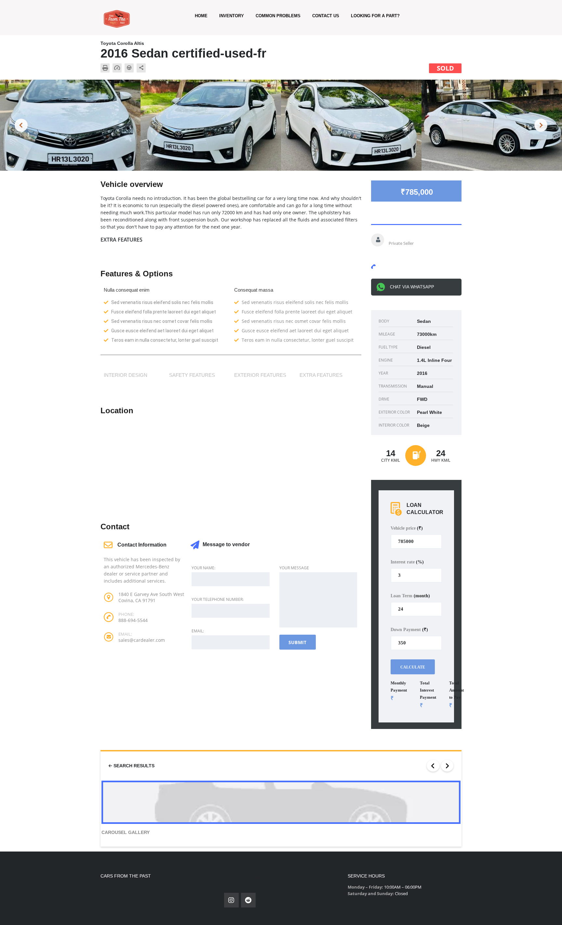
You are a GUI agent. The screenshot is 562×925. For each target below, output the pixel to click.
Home (201, 15)
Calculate (412, 667)
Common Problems (278, 15)
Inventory (231, 15)
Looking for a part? (375, 15)
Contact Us (325, 15)
